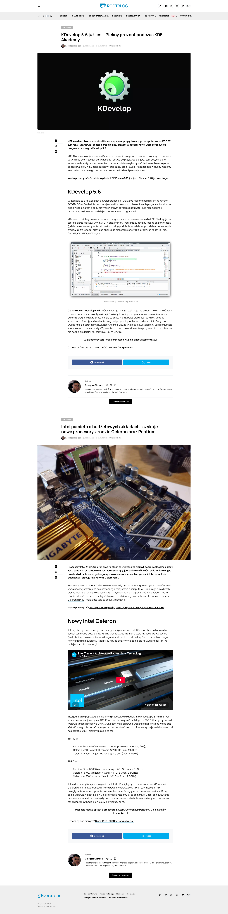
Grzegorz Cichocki (94, 385)
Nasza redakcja (107, 894)
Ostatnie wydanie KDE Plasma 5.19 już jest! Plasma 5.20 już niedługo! (128, 178)
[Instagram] (171, 6)
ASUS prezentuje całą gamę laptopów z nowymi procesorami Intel (126, 607)
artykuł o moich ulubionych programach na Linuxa (144, 204)
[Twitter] (177, 6)
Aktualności (67, 28)
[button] (38, 6)
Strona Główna (90, 894)
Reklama (120, 894)
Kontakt (131, 894)
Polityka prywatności (118, 897)
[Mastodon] (183, 6)
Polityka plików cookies (95, 897)
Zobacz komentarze (120, 401)
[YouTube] (165, 6)
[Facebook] (188, 6)
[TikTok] (160, 6)
